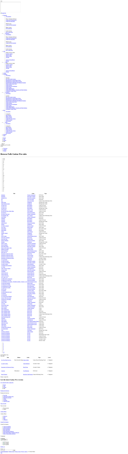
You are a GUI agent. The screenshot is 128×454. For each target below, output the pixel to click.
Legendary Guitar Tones (11, 91)
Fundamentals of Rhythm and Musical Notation (16, 82)
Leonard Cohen (30, 290)
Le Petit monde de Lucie (6, 292)
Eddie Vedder (30, 331)
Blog (4, 110)
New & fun (8, 121)
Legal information (4, 451)
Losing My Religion (5, 333)
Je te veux (3, 227)
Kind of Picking (4, 250)
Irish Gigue (3, 202)
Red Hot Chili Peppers (28, 374)
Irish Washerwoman (5, 203)
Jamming (3, 218)
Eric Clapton (30, 215)
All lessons (8, 75)
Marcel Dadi (30, 227)
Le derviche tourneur (5, 283)
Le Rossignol (4, 295)
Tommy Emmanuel (31, 195)
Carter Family (30, 247)
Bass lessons (8, 115)
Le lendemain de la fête (6, 286)
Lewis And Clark (5, 305)
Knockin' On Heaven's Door (7, 256)
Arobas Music (3, 411)
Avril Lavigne (30, 255)
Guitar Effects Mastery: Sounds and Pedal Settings (16, 89)
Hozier (28, 317)
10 (3, 352)
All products (8, 16)
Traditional (29, 202)
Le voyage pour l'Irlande (6, 296)
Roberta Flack (30, 249)
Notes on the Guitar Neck (11, 83)
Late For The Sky (5, 275)
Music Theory (9, 116)
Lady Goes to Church (5, 268)
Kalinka (3, 242)
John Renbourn (30, 268)
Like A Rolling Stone (6, 314)
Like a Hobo (4, 308)
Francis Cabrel (30, 225)
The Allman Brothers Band (33, 321)
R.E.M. (28, 333)
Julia (2, 234)
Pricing (7, 61)
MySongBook (9, 28)
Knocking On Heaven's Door (7, 258)
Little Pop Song (4, 322)
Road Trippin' (4, 374)
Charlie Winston (30, 308)
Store (4, 135)
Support (5, 134)
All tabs (7, 57)
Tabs (4, 51)
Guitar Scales (8, 87)
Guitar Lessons (9, 120)
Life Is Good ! (4, 306)
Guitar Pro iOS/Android (11, 25)
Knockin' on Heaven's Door (7, 253)
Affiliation (5, 419)
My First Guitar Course (11, 79)
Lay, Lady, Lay (4, 277)
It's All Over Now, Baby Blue (7, 211)
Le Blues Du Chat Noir (6, 280)
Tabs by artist (8, 55)
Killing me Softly (5, 249)
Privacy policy (24, 451)
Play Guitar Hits (9, 32)
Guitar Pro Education (10, 21)
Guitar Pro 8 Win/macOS (11, 20)
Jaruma (2, 224)
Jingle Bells (3, 228)
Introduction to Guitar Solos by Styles (14, 81)
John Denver (30, 299)
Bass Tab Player (6, 430)
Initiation (3, 195)
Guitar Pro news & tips (11, 118)
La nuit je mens (4, 264)
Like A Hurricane (5, 309)
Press (4, 417)
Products (5, 15)
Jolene (2, 231)
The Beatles (29, 234)
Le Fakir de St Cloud (5, 284)
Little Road (3, 324)
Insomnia (3, 196)
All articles (8, 111)
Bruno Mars (29, 327)
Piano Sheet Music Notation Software (11, 432)
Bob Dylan (29, 237)
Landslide (3, 271)
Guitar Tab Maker (7, 426)
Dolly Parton (30, 231)
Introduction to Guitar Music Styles (13, 80)
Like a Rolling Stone (5, 311)
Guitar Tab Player (7, 427)
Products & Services (5, 390)
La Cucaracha (4, 259)
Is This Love (4, 205)
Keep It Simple (4, 245)
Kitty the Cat (4, 252)
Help (4, 418)
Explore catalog (9, 53)
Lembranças (3, 300)
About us (5, 416)
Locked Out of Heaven (6, 327)
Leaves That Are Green (6, 297)
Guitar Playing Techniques (11, 86)
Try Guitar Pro (4, 382)
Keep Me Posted (4, 246)
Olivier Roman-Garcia (32, 236)
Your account (3, 403)
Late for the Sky (4, 272)
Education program (7, 397)
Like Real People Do (5, 317)
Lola (2, 330)
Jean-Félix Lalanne (31, 196)
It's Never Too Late (5, 214)
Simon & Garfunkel (31, 243)
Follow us (3, 446)
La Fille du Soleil (5, 261)
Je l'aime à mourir (5, 225)
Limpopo (3, 318)
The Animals (30, 211)
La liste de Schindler (5, 262)
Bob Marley (29, 205)
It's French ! (3, 212)
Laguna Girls (4, 270)
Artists (4, 73)
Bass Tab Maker (6, 429)
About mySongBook (10, 59)
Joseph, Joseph (4, 233)
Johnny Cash (30, 209)
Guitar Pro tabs (6, 401)
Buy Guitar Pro (10, 382)
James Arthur (26, 360)
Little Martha (4, 321)
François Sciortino (31, 212)
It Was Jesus (3, 209)
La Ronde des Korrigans (6, 265)
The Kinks (29, 330)
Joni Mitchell (30, 320)
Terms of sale (18, 451)
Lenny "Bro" (4, 302)
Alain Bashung (30, 264)
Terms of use (11, 451)
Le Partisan (3, 290)
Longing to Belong (5, 331)
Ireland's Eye (4, 198)
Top (1, 452)
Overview (5, 148)
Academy (5, 74)
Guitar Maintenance (10, 88)
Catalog (4, 149)
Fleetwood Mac (30, 271)
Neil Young (29, 309)
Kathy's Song (4, 243)
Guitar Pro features (4, 422)
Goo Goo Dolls (30, 199)
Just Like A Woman (5, 237)
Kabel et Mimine (4, 240)
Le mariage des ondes (5, 287)
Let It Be (3, 303)
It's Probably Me (5, 215)
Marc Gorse (29, 325)
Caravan (3, 370)
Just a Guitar (4, 236)
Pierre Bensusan (30, 286)
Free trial (5, 395)
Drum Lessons (9, 117)
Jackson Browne (30, 272)
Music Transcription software (9, 433)
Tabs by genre (9, 56)
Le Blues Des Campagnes (6, 278)
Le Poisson (3, 293)
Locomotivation (4, 328)
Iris (2, 199)
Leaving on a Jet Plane (6, 299)
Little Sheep (3, 325)
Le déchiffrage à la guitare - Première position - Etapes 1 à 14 (14, 281)
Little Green (3, 320)
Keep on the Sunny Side (6, 247)
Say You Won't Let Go (6, 360)
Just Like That (4, 239)
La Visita (3, 267)
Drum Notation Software (8, 431)
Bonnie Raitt (30, 239)
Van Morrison (26, 370)
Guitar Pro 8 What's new (8, 396)
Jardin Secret (4, 222)
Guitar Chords (9, 85)
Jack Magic (3, 217)
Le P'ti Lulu (3, 289)
